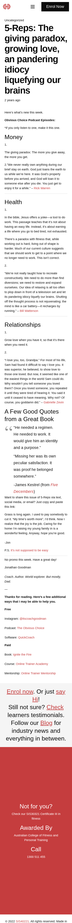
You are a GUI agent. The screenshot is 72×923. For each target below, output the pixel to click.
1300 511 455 (36, 856)
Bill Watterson (29, 311)
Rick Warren (42, 188)
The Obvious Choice (30, 628)
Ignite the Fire (22, 654)
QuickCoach (26, 637)
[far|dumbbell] (8, 6)
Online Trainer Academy (32, 664)
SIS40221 (22, 921)
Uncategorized (14, 20)
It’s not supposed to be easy (29, 550)
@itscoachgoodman (33, 618)
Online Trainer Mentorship (38, 673)
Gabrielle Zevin (54, 402)
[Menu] (32, 7)
